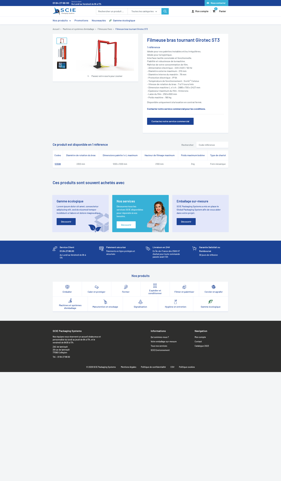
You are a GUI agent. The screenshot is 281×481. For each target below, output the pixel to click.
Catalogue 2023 (202, 346)
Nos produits (60, 20)
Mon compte (200, 337)
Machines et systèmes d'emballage (78, 29)
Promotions (81, 20)
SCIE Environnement (160, 350)
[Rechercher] (165, 11)
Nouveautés (99, 20)
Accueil (56, 29)
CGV (172, 367)
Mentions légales (128, 367)
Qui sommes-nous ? (160, 337)
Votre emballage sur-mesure (164, 341)
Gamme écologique (123, 20)
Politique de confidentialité (153, 367)
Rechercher (187, 144)
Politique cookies (187, 367)
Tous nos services (159, 346)
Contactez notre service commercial (170, 121)
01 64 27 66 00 (77, 3)
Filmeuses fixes (105, 29)
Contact (198, 341)
